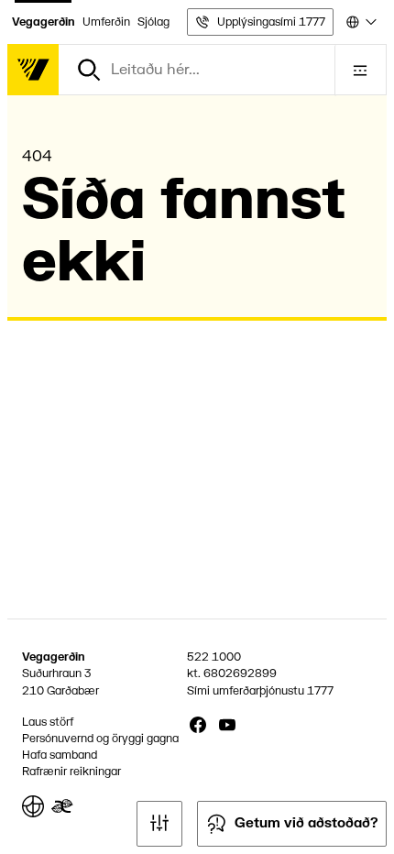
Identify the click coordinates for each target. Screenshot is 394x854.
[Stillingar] (159, 824)
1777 (320, 691)
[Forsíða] (33, 69)
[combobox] (360, 22)
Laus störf (47, 722)
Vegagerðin (43, 22)
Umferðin (106, 22)
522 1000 (214, 657)
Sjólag (153, 22)
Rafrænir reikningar (71, 771)
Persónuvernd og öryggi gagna (100, 738)
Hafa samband (59, 755)
